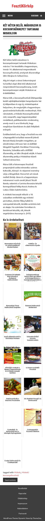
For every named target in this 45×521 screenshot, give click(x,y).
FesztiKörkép (22, 6)
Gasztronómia (10, 480)
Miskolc (17, 472)
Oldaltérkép (22, 498)
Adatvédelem (22, 508)
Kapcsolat (22, 493)
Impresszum (22, 503)
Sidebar (34, 15)
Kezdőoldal (22, 488)
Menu (10, 15)
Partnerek (22, 513)
